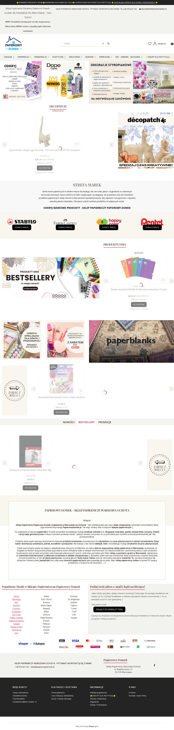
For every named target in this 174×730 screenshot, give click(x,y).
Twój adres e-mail (98, 604)
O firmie (132, 692)
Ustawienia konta (20, 695)
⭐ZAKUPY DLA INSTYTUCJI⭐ (103, 695)
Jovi (17, 633)
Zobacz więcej (58, 111)
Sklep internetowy (86, 726)
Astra (16, 596)
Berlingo (16, 599)
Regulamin (94, 702)
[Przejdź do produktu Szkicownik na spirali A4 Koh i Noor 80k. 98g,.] (30, 451)
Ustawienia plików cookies (24, 702)
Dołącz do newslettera (109, 609)
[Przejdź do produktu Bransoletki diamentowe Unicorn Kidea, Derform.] (61, 379)
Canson (17, 608)
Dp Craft (16, 614)
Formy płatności (58, 692)
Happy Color (16, 626)
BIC (17, 602)
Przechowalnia (19, 699)
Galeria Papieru (16, 620)
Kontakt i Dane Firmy (137, 695)
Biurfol (16, 605)
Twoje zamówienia (20, 692)
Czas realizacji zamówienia (62, 695)
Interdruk (17, 630)
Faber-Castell (16, 617)
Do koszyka (44, 168)
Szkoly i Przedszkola (98, 705)
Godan (17, 623)
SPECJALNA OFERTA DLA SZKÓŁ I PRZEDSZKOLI (134, 2)
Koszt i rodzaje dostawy (61, 699)
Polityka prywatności (98, 692)
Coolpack (16, 611)
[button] (108, 43)
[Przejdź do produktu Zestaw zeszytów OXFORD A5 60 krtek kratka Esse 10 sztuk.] (139, 268)
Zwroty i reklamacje (98, 699)
